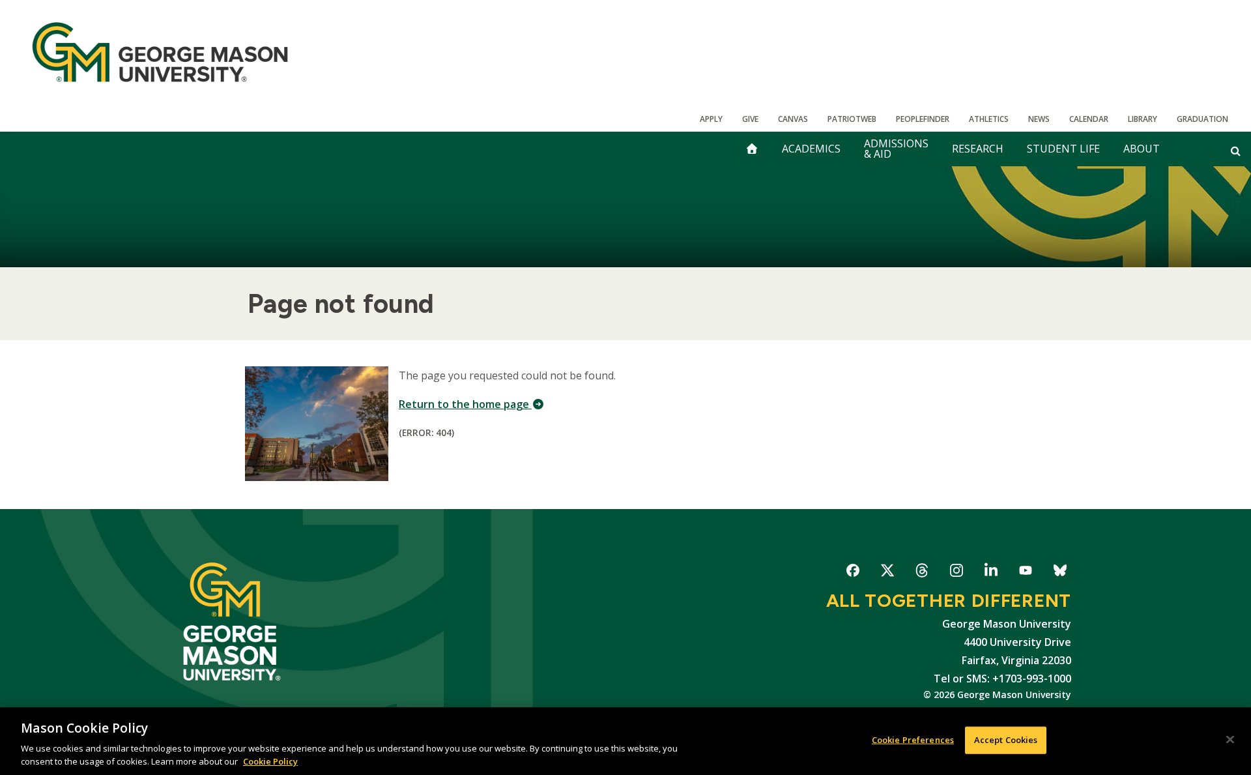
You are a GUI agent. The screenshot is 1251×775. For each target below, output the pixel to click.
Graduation (1202, 118)
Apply (711, 118)
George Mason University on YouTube (1025, 572)
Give (750, 118)
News (1039, 118)
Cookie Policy (270, 761)
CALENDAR (1088, 118)
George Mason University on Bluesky (1059, 572)
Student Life (1063, 148)
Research (977, 148)
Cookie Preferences (913, 740)
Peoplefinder (922, 118)
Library (1142, 118)
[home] (752, 149)
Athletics (989, 118)
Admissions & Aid (896, 148)
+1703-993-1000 (1031, 678)
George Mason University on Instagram (956, 572)
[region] (625, 741)
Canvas (793, 118)
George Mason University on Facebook (852, 572)
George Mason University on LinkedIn (990, 572)
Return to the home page (465, 404)
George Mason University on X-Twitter (887, 572)
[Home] (160, 52)
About (1141, 148)
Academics (811, 148)
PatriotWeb (851, 118)
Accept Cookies (1006, 740)
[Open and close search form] (1235, 150)
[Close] (1230, 739)
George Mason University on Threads (921, 572)
